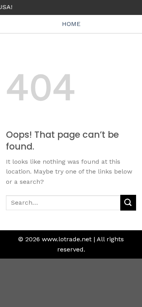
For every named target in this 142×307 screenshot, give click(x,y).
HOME (71, 24)
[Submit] (128, 202)
